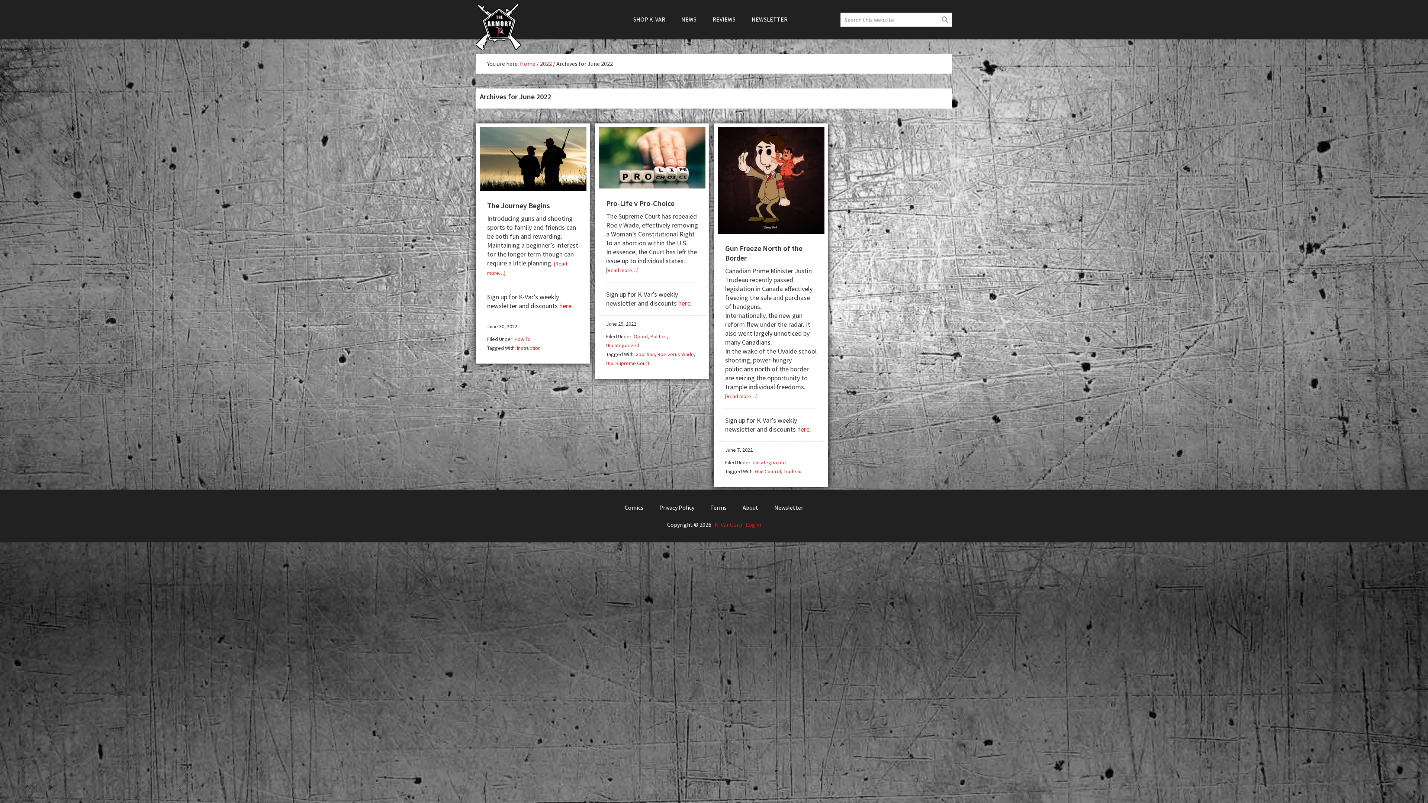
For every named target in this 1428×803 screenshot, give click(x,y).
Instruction (529, 348)
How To (523, 339)
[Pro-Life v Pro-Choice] (652, 185)
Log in (753, 524)
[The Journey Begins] (533, 188)
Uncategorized (622, 345)
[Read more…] (622, 270)
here (565, 305)
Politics (658, 336)
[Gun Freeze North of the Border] (771, 231)
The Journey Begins (518, 205)
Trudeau (792, 471)
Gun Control (768, 471)
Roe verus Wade (675, 354)
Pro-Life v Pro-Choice (640, 203)
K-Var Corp (728, 524)
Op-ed (641, 336)
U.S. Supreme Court (627, 363)
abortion (645, 354)
